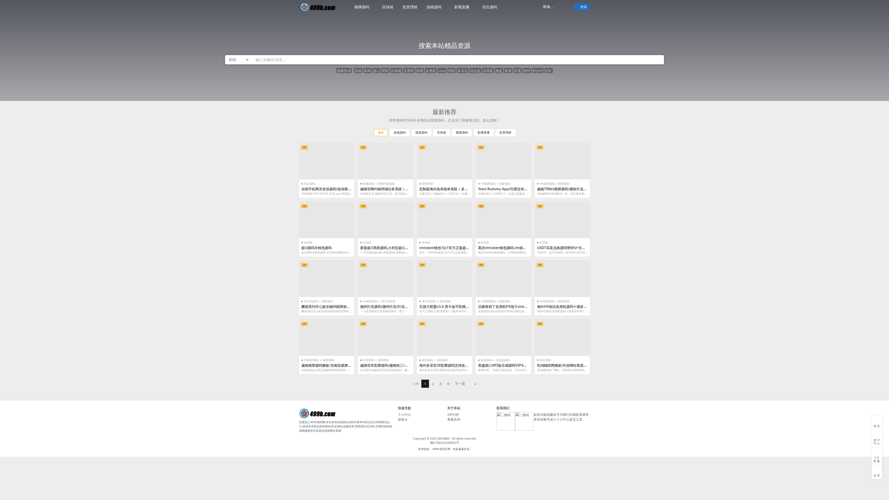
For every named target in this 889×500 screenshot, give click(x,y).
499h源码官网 (441, 449)
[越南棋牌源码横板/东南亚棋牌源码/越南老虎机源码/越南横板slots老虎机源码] (326, 337)
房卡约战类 (311, 301)
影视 (419, 70)
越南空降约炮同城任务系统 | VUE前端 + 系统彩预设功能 (385, 191)
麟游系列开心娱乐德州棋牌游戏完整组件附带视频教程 (325, 308)
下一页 (460, 383)
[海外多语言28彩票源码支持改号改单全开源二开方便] (444, 337)
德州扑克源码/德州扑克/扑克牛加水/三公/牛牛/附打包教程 (384, 308)
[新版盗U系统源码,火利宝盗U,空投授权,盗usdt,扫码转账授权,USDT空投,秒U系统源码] (385, 219)
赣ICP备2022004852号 (444, 443)
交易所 (409, 70)
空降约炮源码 (386, 184)
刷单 (367, 70)
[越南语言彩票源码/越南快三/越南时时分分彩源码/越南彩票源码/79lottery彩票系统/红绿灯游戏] (385, 337)
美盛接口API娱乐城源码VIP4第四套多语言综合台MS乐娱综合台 (503, 367)
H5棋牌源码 (488, 184)
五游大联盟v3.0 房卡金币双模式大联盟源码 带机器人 (444, 308)
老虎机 (431, 70)
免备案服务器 (461, 449)
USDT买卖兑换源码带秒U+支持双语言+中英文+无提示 (561, 249)
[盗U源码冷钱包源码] (326, 219)
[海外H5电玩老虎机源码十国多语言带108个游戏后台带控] (562, 278)
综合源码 (489, 6)
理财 (385, 70)
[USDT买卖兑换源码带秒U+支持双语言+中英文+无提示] (562, 219)
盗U (376, 70)
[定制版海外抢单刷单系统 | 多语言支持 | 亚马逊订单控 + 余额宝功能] (444, 161)
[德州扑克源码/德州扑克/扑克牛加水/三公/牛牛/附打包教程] (385, 278)
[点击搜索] (659, 59)
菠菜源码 (421, 132)
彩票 (517, 70)
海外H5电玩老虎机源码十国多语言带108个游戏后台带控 (562, 308)
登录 (583, 7)
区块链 (387, 6)
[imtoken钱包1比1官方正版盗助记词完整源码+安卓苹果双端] (444, 219)
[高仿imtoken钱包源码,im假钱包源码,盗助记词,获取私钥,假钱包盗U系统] (503, 219)
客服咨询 (453, 419)
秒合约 (537, 70)
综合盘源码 (503, 360)
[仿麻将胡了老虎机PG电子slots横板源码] (503, 278)
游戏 (358, 70)
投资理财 (410, 6)
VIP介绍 (453, 414)
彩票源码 (368, 360)
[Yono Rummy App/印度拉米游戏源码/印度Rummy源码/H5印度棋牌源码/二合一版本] (503, 161)
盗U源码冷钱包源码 (316, 247)
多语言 (462, 70)
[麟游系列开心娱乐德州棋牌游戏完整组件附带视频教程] (326, 278)
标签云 (403, 419)
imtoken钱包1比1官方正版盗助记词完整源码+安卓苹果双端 (444, 249)
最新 (381, 132)
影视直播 (461, 6)
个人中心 (404, 414)
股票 (508, 70)
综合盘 (475, 70)
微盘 (498, 70)
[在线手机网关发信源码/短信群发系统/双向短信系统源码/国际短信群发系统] (326, 161)
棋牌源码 (361, 6)
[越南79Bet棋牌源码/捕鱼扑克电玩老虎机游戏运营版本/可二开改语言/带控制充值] (562, 161)
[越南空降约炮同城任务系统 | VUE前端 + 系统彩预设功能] (385, 161)
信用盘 (488, 70)
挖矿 (548, 70)
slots (442, 70)
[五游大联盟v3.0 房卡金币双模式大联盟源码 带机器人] (444, 278)
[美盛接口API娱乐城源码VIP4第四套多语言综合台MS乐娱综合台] (503, 337)
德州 (526, 70)
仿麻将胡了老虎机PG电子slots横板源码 (502, 308)
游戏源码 (434, 6)
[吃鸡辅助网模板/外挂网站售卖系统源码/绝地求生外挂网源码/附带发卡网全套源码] (562, 337)
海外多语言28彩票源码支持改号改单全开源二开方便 (444, 367)
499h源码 (443, 439)
